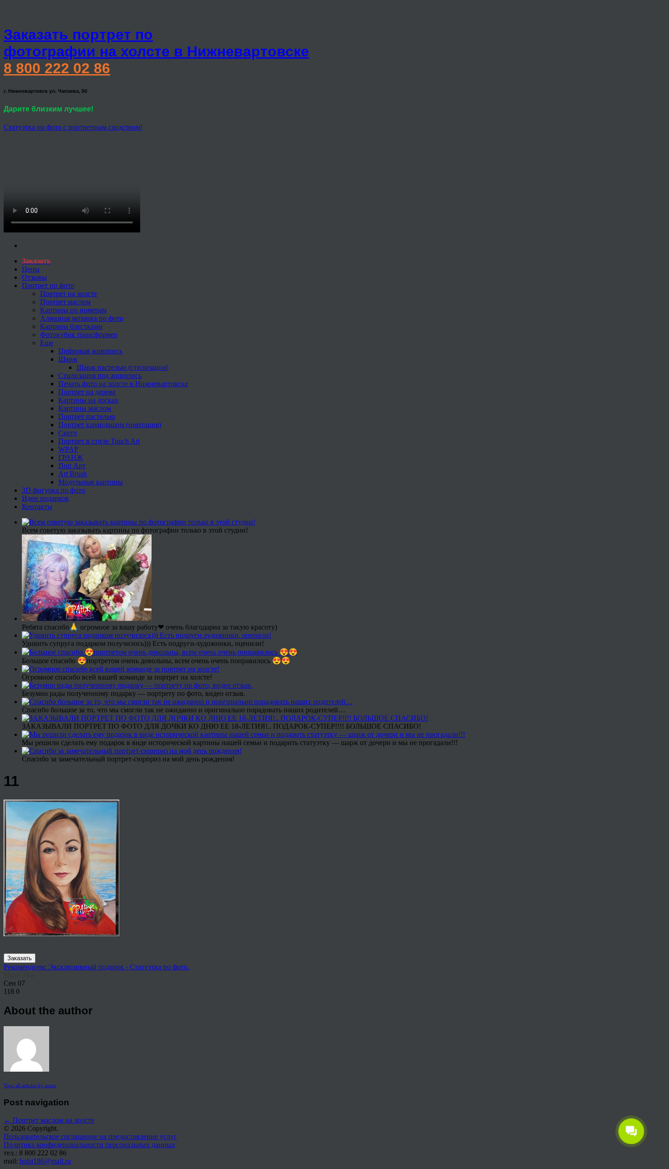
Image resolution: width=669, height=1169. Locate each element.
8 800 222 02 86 (57, 68)
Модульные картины (90, 482)
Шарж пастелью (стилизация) (122, 367)
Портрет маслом (65, 302)
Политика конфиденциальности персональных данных (89, 1145)
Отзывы (34, 277)
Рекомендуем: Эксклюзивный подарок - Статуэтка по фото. (96, 967)
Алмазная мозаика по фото (81, 318)
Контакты (37, 506)
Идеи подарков (45, 498)
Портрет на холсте (68, 293)
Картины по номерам (73, 310)
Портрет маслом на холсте (49, 1120)
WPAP (68, 449)
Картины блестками (71, 326)
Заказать (19, 958)
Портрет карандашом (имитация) (109, 424)
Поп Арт (72, 465)
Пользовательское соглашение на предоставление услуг (90, 1136)
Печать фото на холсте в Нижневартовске (123, 384)
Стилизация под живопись (100, 375)
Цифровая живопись (90, 351)
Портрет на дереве (87, 392)
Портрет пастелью (86, 416)
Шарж (67, 359)
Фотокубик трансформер (78, 334)
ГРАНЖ (70, 457)
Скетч (67, 433)
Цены (31, 269)
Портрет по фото (48, 285)
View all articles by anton (30, 1085)
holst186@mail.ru (45, 1161)
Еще (46, 343)
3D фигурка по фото (53, 490)
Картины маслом (84, 408)
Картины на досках (88, 400)
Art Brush (72, 474)
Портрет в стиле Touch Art (99, 441)
